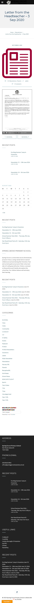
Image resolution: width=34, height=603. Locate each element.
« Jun (3, 212)
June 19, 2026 (14, 156)
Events (4, 340)
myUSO (4, 543)
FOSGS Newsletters (8, 349)
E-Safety (4, 337)
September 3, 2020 (17, 45)
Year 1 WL (5, 397)
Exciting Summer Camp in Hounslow (13, 227)
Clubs (4, 326)
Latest (4, 355)
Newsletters (13, 81)
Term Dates (5, 385)
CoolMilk (5, 539)
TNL (3, 388)
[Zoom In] (19, 133)
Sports (4, 382)
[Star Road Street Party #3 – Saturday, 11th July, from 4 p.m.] (5, 519)
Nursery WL (5, 364)
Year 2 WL (5, 400)
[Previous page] (4, 133)
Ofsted (4, 545)
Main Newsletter (7, 358)
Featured (4, 343)
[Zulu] (14, 409)
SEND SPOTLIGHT (8, 379)
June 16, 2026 (14, 512)
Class (3, 323)
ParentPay (5, 547)
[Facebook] (17, 592)
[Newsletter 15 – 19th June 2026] (5, 164)
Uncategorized (6, 394)
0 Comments (17, 84)
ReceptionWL (6, 370)
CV (8, 81)
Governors (5, 352)
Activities (5, 320)
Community (5, 329)
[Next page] (6, 133)
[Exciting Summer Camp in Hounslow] (5, 154)
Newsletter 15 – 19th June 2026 (20, 162)
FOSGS (4, 346)
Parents (19, 81)
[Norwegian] (15, 407)
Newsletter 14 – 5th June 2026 (20, 172)
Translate (13, 414)
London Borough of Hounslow (11, 541)
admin (26, 81)
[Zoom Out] (16, 133)
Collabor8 (5, 537)
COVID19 (5, 332)
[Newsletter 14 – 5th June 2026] (5, 174)
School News (6, 376)
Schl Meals (5, 373)
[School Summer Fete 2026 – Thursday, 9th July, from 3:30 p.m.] (5, 510)
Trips (3, 391)
